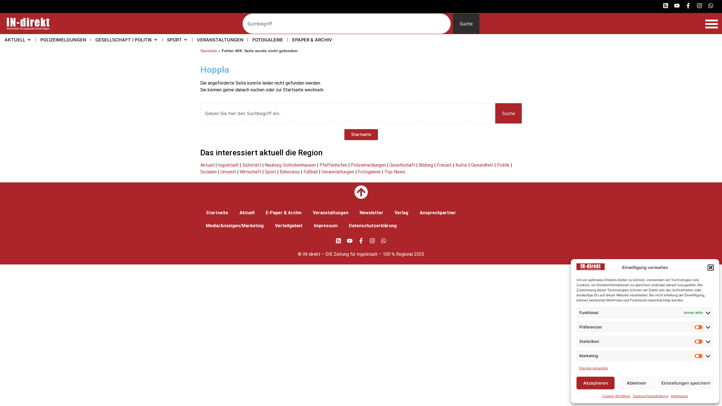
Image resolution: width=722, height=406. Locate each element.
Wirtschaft (250, 172)
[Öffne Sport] (185, 39)
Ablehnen (636, 383)
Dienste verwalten (593, 368)
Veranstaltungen (338, 172)
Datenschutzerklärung (650, 396)
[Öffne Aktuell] (29, 39)
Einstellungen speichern (685, 383)
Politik (503, 165)
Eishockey (290, 172)
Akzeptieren (595, 383)
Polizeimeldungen (368, 165)
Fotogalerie (369, 172)
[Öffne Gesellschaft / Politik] (155, 39)
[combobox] (347, 24)
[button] (711, 267)
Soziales (208, 172)
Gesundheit (482, 165)
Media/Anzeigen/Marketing (235, 225)
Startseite (208, 51)
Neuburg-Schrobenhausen (290, 165)
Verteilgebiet (289, 225)
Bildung (426, 165)
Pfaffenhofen (333, 165)
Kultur (461, 165)
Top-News (394, 172)
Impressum (679, 396)
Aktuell (207, 165)
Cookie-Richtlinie (616, 396)
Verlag (401, 212)
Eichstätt (252, 165)
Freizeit (444, 165)
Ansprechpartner (438, 212)
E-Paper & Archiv (283, 212)
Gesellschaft (402, 165)
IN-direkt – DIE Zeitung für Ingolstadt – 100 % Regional (358, 254)
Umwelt (228, 172)
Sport (270, 172)
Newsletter (371, 212)
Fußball (310, 172)
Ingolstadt (228, 165)
